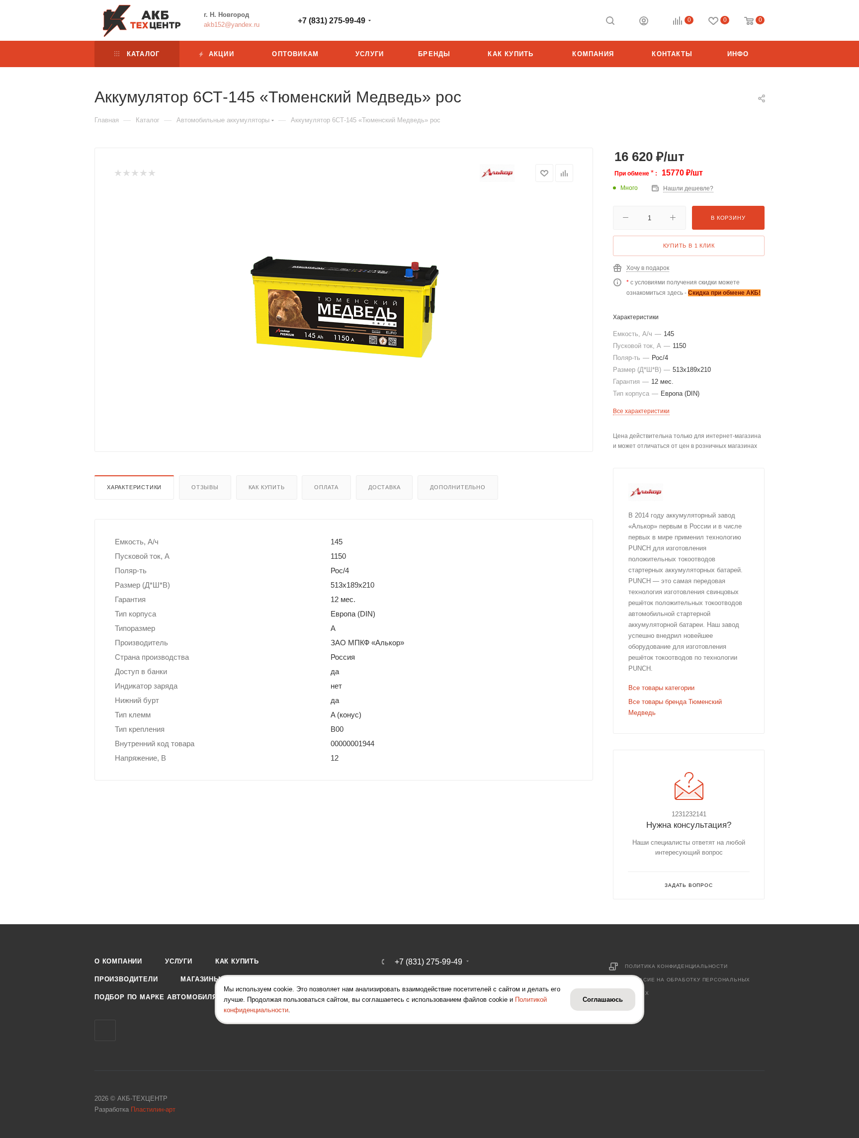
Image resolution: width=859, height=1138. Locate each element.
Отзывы (205, 487)
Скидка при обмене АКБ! (724, 292)
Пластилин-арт (153, 1109)
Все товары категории (661, 688)
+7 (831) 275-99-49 (331, 20)
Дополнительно (457, 487)
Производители (126, 979)
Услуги (178, 961)
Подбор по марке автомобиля (155, 997)
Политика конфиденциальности (676, 966)
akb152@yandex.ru (231, 24)
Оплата (326, 487)
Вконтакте (105, 1030)
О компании (118, 961)
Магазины (200, 979)
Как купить (267, 487)
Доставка (384, 487)
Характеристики (134, 487)
